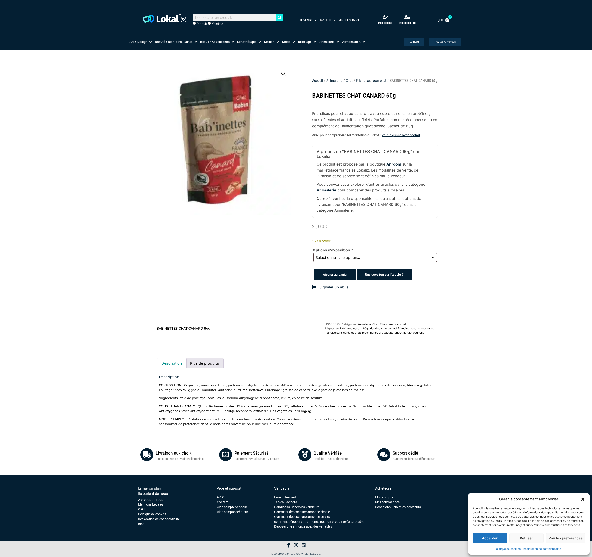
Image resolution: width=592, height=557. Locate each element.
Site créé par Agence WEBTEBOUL (296, 553)
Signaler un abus (333, 287)
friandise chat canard (383, 328)
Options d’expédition (333, 250)
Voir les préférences (566, 538)
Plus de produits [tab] (204, 363)
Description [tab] (171, 363)
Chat (349, 80)
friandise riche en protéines (415, 328)
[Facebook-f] (288, 545)
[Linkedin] (303, 545)
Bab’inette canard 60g (353, 328)
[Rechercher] (279, 17)
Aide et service (349, 20)
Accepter (490, 538)
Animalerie (334, 80)
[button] (582, 499)
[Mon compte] (385, 17)
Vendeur (217, 23)
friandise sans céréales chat (343, 332)
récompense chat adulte (377, 332)
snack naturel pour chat (410, 332)
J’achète (325, 20)
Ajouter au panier (335, 274)
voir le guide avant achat (401, 135)
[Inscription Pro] (407, 17)
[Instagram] (296, 545)
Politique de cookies (507, 549)
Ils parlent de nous (153, 493)
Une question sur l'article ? (384, 274)
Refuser (526, 538)
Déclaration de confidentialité (542, 549)
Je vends (305, 20)
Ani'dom (393, 164)
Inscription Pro (407, 23)
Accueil (317, 80)
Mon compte (385, 23)
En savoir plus (149, 488)
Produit (201, 23)
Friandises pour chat (371, 80)
